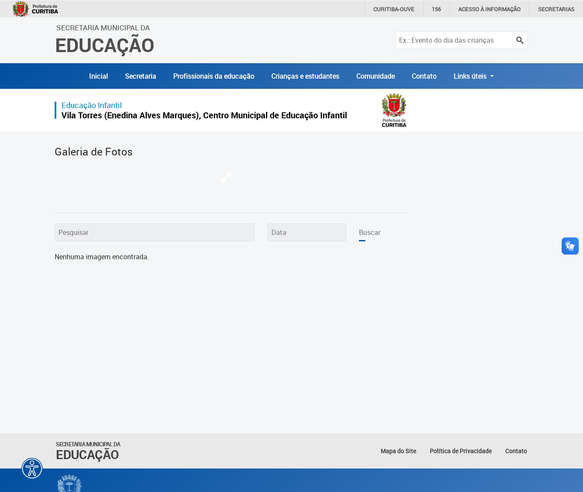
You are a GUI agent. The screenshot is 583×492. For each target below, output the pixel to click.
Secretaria (140, 76)
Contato (424, 76)
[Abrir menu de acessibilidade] (32, 468)
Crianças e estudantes (305, 76)
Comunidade (375, 76)
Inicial (98, 76)
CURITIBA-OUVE (393, 9)
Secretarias (556, 9)
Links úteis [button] (471, 76)
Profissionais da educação (213, 76)
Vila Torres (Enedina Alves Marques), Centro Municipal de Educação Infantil (204, 115)
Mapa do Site (398, 451)
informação (489, 9)
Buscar (369, 232)
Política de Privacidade (461, 451)
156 (436, 9)
